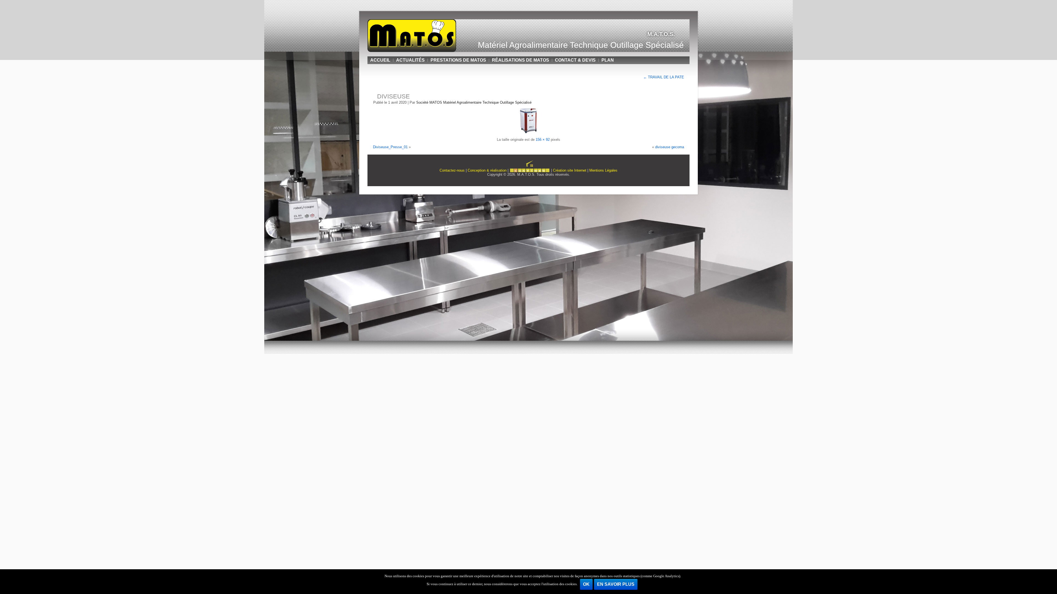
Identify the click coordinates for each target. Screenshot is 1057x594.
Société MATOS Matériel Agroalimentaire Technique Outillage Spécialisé (474, 102)
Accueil (380, 60)
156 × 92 (543, 140)
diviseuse (393, 96)
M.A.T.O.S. (661, 34)
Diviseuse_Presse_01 (390, 147)
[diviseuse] (528, 132)
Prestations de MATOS (458, 60)
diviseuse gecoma (669, 147)
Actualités (410, 60)
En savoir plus (615, 584)
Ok (586, 584)
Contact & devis (575, 60)
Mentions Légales (603, 170)
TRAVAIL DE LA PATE (663, 77)
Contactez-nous (452, 170)
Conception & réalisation (487, 170)
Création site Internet (569, 170)
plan (607, 60)
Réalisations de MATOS (520, 60)
